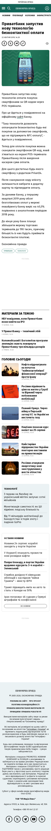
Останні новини (14, 538)
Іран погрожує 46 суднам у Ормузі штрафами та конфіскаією (25, 598)
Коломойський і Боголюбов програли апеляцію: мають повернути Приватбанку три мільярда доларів (25, 343)
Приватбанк (8, 251)
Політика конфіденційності (25, 704)
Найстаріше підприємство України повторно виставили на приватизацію (35, 449)
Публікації (17, 15)
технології (22, 251)
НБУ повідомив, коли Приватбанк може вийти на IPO (22, 320)
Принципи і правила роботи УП (25, 712)
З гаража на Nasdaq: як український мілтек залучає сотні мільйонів (24, 497)
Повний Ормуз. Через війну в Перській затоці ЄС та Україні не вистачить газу (35, 413)
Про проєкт (35, 701)
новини (6, 15)
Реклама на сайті (18, 701)
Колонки (30, 15)
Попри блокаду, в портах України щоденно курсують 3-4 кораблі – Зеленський (24, 565)
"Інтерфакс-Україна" (36, 729)
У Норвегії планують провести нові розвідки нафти (23, 554)
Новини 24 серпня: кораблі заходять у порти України (21, 545)
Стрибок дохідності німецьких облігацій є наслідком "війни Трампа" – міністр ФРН (22, 578)
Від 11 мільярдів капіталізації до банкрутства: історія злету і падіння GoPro (23, 519)
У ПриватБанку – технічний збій (21, 331)
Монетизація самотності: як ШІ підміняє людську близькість (23, 508)
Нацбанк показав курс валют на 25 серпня (35, 428)
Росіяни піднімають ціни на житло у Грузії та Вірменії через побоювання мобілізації (35, 392)
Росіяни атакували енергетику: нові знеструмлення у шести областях (33, 467)
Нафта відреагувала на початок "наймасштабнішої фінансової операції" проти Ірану (34, 370)
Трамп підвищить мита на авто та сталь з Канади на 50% (24, 589)
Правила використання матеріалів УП (25, 708)
